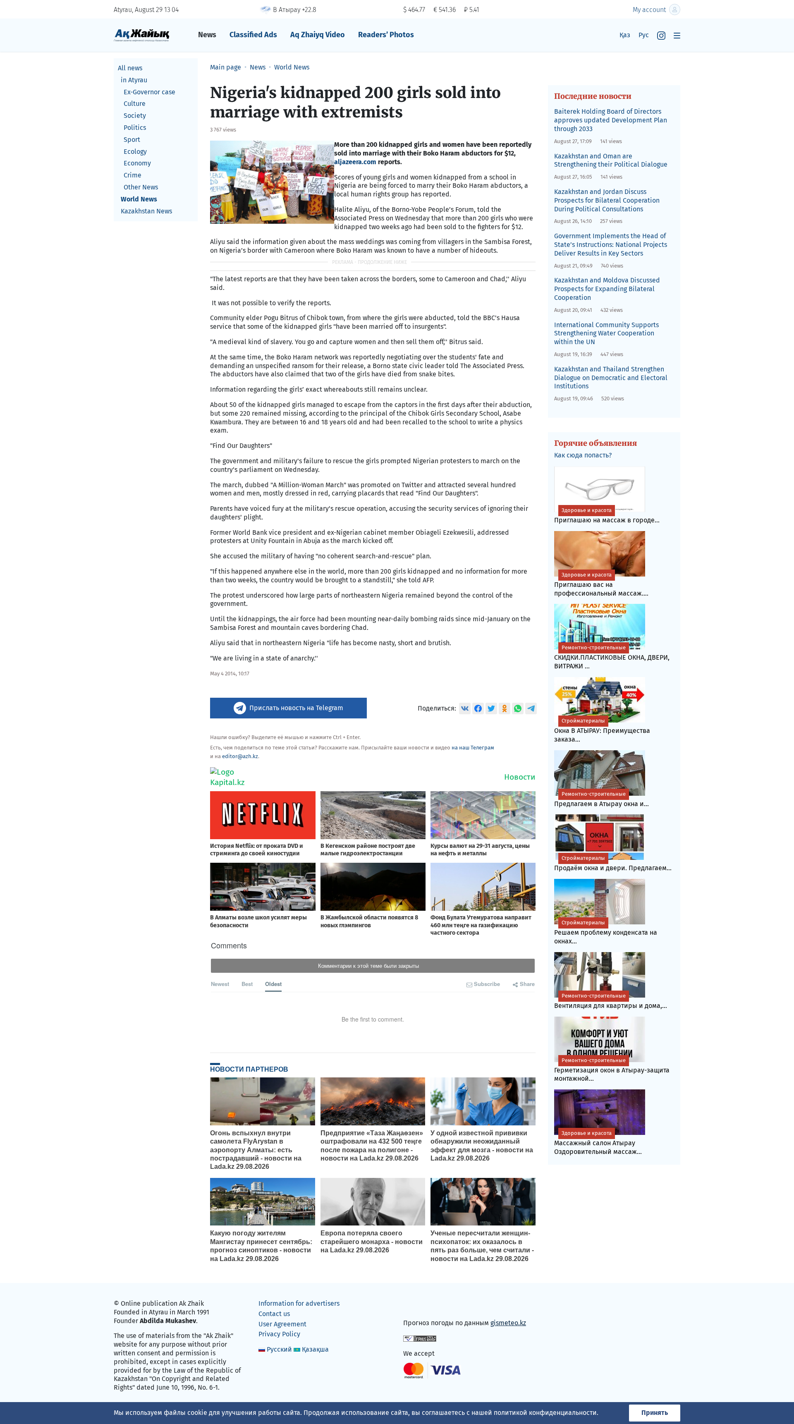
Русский (279, 1349)
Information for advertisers (299, 1303)
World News (139, 199)
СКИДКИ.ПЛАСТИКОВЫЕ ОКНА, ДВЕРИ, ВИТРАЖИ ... (612, 657)
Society (135, 116)
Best (247, 984)
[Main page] (142, 35)
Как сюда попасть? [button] (583, 455)
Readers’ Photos (386, 34)
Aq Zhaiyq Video (317, 34)
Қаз (624, 35)
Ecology (135, 152)
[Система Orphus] (419, 1338)
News (207, 34)
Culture (135, 104)
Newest (220, 984)
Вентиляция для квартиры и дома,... (610, 1001)
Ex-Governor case (149, 92)
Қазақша (315, 1349)
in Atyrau (134, 80)
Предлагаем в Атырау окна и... (601, 799)
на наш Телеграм (473, 747)
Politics (135, 128)
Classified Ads (253, 34)
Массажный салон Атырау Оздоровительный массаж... (598, 1143)
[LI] (421, 1305)
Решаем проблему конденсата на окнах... (605, 932)
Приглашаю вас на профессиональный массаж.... (601, 584)
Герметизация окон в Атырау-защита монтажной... (612, 1070)
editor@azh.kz (240, 756)
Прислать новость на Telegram (296, 708)
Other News (141, 187)
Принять (654, 1413)
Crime (132, 175)
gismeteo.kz (508, 1323)
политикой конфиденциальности (545, 1413)
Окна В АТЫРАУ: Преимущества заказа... (602, 730)
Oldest (273, 984)
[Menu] (677, 35)
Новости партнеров (249, 1069)
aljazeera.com (355, 162)
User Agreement (282, 1324)
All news (130, 68)
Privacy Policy (279, 1334)
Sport (132, 140)
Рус (644, 35)
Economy (137, 163)
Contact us (274, 1314)
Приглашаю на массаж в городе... (607, 515)
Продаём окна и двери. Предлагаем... (613, 863)
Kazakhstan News (146, 211)
